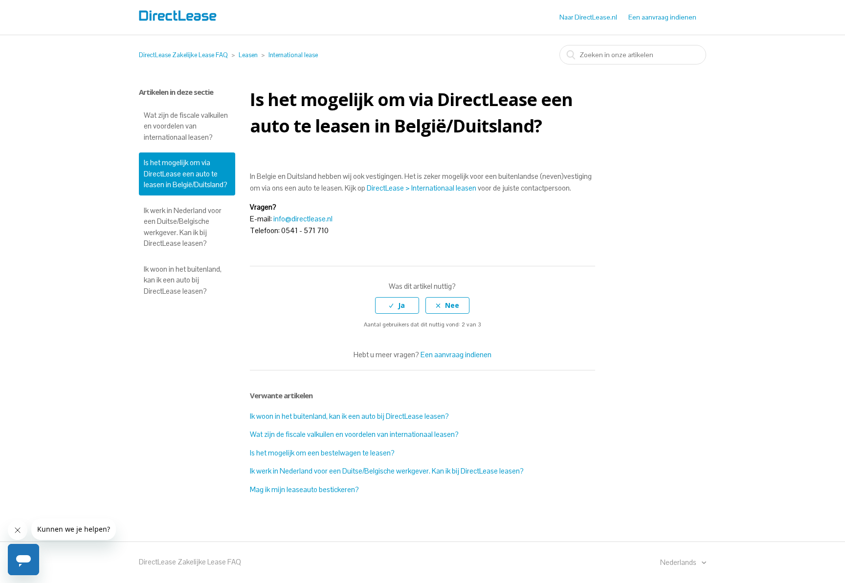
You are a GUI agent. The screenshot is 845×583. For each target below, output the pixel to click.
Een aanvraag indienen (662, 17)
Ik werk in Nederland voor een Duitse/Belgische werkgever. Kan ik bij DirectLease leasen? (183, 227)
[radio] (397, 305)
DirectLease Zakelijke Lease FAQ (183, 55)
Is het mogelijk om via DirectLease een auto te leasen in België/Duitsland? (185, 173)
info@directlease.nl (303, 218)
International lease (293, 55)
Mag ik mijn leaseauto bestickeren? (304, 489)
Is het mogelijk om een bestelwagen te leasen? (322, 452)
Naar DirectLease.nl (588, 17)
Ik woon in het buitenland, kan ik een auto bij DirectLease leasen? (183, 280)
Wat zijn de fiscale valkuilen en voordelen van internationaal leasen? (186, 126)
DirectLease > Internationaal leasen (421, 188)
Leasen (248, 55)
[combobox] (632, 55)
